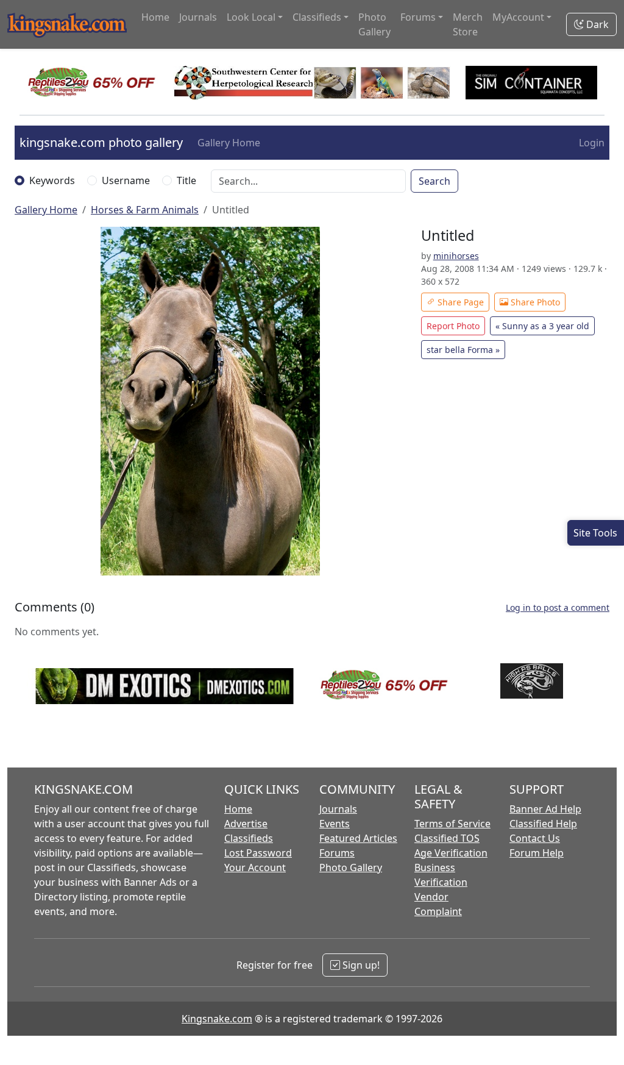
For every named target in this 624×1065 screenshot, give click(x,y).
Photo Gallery (374, 24)
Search (434, 181)
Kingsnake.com (217, 1018)
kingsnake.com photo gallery (101, 142)
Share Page (459, 302)
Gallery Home (228, 142)
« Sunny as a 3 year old (542, 326)
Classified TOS (447, 838)
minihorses (456, 256)
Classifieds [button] (316, 17)
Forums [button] (418, 17)
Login (591, 142)
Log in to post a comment (557, 607)
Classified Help (543, 823)
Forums (337, 853)
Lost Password (258, 853)
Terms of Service (452, 823)
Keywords (52, 180)
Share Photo (534, 302)
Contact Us (534, 838)
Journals (198, 17)
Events (334, 823)
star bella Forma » (463, 349)
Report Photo (453, 326)
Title (186, 180)
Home (155, 17)
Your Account (255, 867)
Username (126, 180)
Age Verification (451, 853)
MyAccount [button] (518, 17)
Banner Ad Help (545, 809)
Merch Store (468, 24)
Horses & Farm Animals (145, 209)
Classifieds (248, 838)
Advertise (246, 823)
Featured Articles (358, 838)
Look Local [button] (251, 17)
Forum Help (536, 853)
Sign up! (360, 965)
